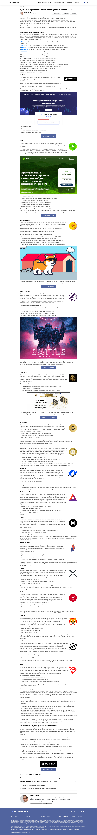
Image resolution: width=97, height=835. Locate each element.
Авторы (28, 816)
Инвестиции (69, 2)
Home (21, 6)
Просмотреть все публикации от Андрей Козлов (41, 803)
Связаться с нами (15, 816)
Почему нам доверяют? (77, 816)
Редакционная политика (62, 816)
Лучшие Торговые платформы (44, 2)
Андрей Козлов (34, 795)
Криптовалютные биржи (59, 2)
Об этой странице (45, 816)
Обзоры (77, 2)
